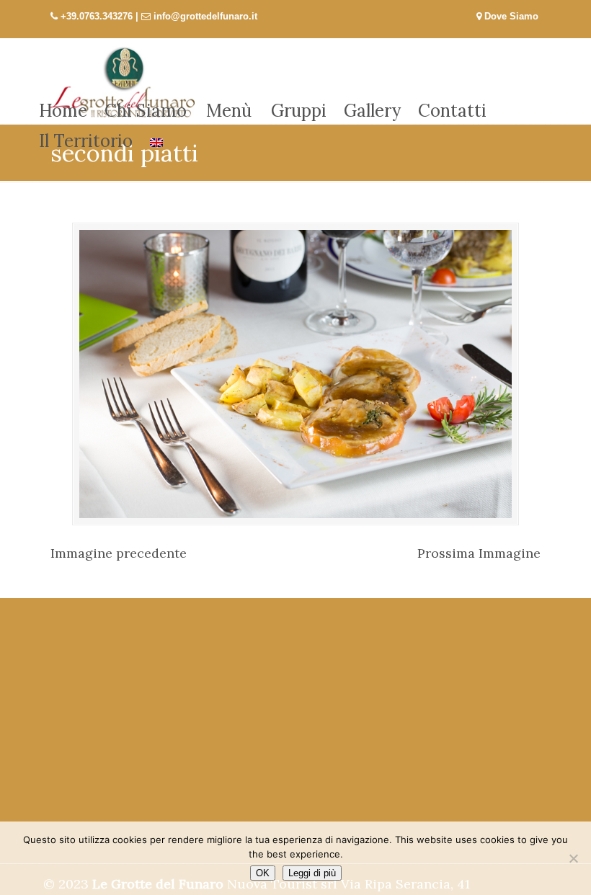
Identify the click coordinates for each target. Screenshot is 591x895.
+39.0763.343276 (97, 16)
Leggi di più (312, 873)
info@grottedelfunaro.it (205, 16)
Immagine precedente (118, 553)
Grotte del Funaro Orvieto (122, 81)
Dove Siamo (509, 16)
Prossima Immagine (479, 553)
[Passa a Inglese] (156, 141)
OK (263, 873)
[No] (573, 858)
